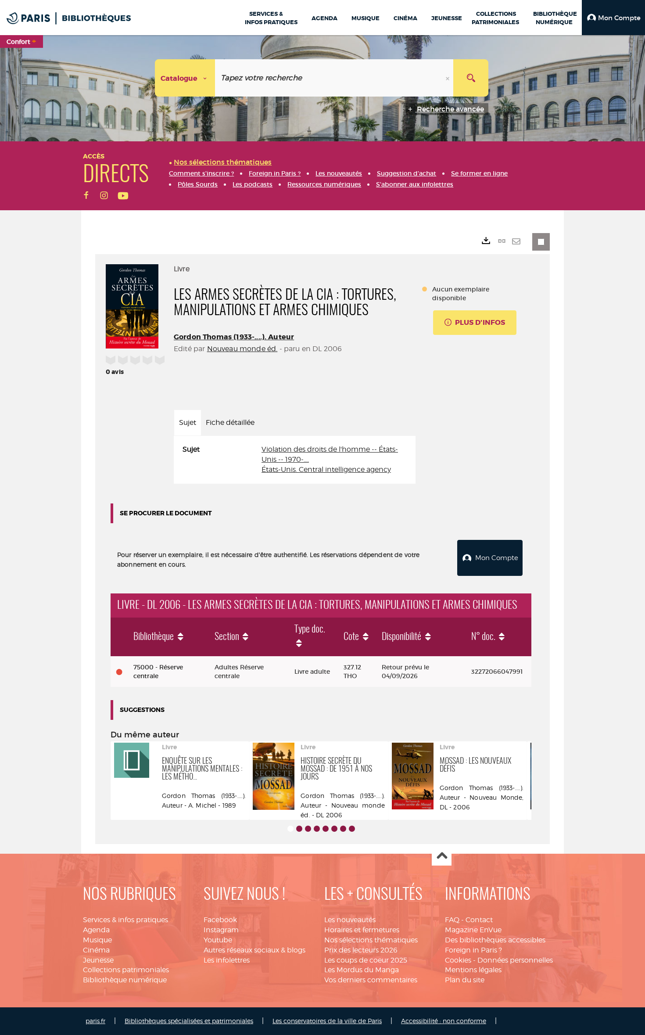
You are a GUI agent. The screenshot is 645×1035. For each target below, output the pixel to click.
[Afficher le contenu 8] (352, 829)
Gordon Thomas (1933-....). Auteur (234, 336)
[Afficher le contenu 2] (299, 829)
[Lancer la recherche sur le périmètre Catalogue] (470, 78)
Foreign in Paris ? (473, 950)
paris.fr (95, 1020)
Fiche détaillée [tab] (230, 422)
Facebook (220, 920)
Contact (479, 920)
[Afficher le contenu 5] (325, 829)
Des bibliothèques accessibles (495, 940)
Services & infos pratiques (125, 920)
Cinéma (96, 950)
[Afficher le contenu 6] (334, 829)
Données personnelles (515, 960)
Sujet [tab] (187, 422)
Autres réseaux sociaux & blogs (254, 950)
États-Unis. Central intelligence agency (326, 469)
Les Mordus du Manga (361, 970)
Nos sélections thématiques (371, 940)
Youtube (218, 940)
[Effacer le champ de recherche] (448, 78)
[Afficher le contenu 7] (343, 829)
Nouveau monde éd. (242, 349)
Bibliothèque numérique (125, 980)
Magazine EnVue (473, 930)
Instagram (221, 930)
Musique (97, 940)
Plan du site (464, 980)
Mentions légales (473, 970)
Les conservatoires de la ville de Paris (327, 1020)
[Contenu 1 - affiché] (290, 829)
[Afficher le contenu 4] (317, 829)
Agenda (96, 930)
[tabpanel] (295, 460)
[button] (613, 17)
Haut (442, 856)
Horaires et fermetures (361, 930)
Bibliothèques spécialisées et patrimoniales (189, 1020)
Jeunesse (98, 960)
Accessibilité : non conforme (443, 1020)
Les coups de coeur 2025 (365, 960)
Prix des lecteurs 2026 (361, 950)
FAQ (452, 920)
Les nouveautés (350, 920)
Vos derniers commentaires (370, 980)
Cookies (458, 960)
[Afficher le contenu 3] (308, 829)
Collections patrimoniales (126, 970)
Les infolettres (227, 960)
